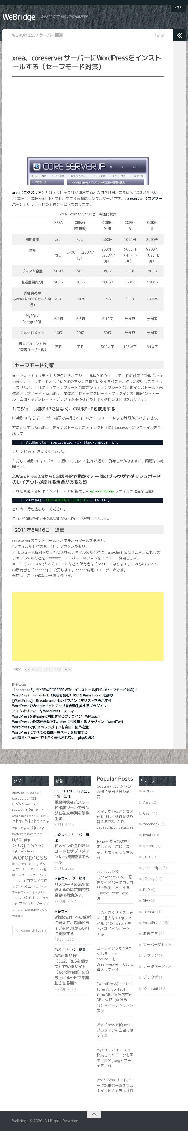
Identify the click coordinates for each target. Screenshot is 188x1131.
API (27, 792)
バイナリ (31, 897)
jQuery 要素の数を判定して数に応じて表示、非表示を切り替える (115, 849)
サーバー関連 (51, 35)
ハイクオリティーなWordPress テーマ (43, 711)
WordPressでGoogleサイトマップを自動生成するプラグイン (59, 705)
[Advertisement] (88, 116)
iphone (37, 821)
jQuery (37, 828)
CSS (57, 791)
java (26, 828)
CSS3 (18, 803)
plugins (23, 844)
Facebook (20, 810)
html (68, 791)
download (30, 804)
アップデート (24, 875)
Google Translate (22, 816)
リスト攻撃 (23, 910)
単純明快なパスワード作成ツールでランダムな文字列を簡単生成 (72, 810)
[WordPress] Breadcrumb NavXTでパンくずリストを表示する (61, 700)
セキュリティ (37, 892)
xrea (68, 669)
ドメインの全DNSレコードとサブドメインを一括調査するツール (72, 854)
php (27, 839)
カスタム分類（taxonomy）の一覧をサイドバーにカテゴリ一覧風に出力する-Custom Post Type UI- (115, 885)
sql (14, 851)
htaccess (41, 815)
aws (32, 792)
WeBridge (18, 17)
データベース (154, 966)
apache (18, 792)
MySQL (17, 839)
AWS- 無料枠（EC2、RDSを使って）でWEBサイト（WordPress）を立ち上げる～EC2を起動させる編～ (72, 969)
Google (36, 810)
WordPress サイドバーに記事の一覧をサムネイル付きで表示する (115, 1085)
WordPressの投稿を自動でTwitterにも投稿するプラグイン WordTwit (68, 721)
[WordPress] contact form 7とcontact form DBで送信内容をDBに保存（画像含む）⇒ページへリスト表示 (115, 997)
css (34, 798)
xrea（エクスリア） (28, 192)
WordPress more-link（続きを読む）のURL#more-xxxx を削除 (62, 695)
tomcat (31, 851)
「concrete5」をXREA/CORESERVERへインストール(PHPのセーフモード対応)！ (75, 689)
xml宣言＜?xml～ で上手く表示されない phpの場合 (53, 737)
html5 (20, 821)
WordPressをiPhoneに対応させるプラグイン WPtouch (56, 716)
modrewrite (19, 834)
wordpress (52, 669)
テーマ (17, 898)
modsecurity (35, 834)
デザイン (150, 955)
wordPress (23, 35)
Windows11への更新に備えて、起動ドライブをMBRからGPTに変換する (72, 925)
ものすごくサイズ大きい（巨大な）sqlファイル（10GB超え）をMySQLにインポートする (115, 923)
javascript (152, 867)
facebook (151, 824)
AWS (57, 949)
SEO (39, 846)
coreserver (32, 669)
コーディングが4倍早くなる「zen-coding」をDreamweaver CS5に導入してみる (115, 959)
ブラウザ (26, 903)
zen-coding (29, 863)
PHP (146, 889)
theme (22, 851)
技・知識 (64, 796)
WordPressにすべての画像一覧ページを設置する (50, 732)
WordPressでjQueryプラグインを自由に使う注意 (50, 727)
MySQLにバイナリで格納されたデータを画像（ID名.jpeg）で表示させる (115, 1057)
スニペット (33, 886)
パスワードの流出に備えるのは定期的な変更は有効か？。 (72, 890)
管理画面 (17, 915)
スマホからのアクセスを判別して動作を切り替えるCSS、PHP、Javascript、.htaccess (116, 819)
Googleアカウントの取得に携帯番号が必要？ (114, 791)
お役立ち (84, 791)
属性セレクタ (39, 910)
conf (38, 792)
